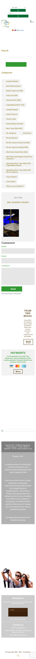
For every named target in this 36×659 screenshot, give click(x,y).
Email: (4, 256)
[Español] (13, 30)
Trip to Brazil (11, 177)
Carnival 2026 (12, 95)
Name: (4, 246)
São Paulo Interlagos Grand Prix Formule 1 (19, 158)
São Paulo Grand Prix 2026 (17, 152)
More (18, 371)
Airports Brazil (12, 81)
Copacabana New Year (15, 105)
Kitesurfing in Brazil (14, 124)
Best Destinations (13, 86)
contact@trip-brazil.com (20, 4)
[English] (15, 30)
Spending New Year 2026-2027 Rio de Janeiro (18, 171)
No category (11, 133)
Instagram (18, 644)
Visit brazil (10, 182)
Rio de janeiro (11, 138)
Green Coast (11, 119)
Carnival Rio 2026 (13, 100)
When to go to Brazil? (15, 186)
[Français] (20, 30)
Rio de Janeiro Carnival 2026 (18, 143)
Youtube (22, 644)
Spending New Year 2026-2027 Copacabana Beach (18, 164)
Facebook (13, 644)
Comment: (5, 266)
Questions (27, 133)
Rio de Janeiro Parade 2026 (17, 147)
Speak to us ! (28, 342)
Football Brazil (12, 110)
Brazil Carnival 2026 (14, 91)
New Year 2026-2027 (14, 128)
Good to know (11, 114)
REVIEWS (18, 420)
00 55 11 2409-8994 (21, 1)
